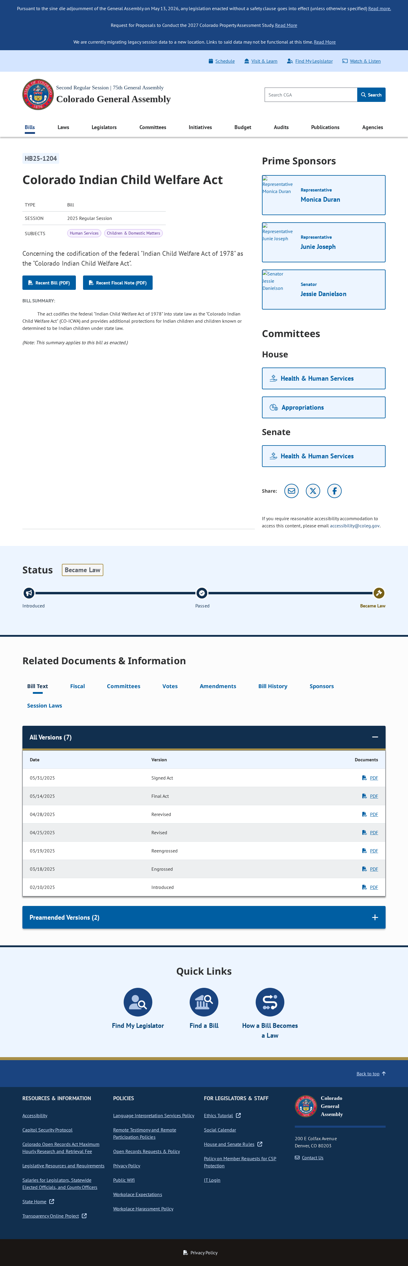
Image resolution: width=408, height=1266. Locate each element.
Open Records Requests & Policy (146, 1151)
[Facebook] (334, 491)
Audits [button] (281, 127)
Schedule (224, 61)
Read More (286, 25)
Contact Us (312, 1158)
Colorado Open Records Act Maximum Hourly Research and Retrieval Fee (60, 1147)
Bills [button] (30, 127)
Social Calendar (220, 1130)
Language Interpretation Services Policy (153, 1115)
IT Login (212, 1180)
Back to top (368, 1074)
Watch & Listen (365, 61)
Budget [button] (242, 127)
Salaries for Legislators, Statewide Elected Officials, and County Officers (59, 1183)
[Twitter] (313, 491)
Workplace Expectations (137, 1194)
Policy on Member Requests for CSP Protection (240, 1162)
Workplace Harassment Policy (143, 1209)
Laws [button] (63, 127)
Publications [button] (325, 127)
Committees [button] (152, 127)
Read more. (379, 8)
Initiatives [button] (200, 127)
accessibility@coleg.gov (355, 526)
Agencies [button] (372, 127)
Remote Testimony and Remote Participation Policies (144, 1133)
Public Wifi (124, 1180)
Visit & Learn (264, 61)
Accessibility (34, 1115)
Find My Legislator (313, 61)
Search (374, 95)
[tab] (37, 687)
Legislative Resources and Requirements (63, 1166)
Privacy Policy (126, 1166)
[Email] (291, 491)
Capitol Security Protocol (47, 1130)
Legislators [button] (104, 127)
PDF (374, 778)
